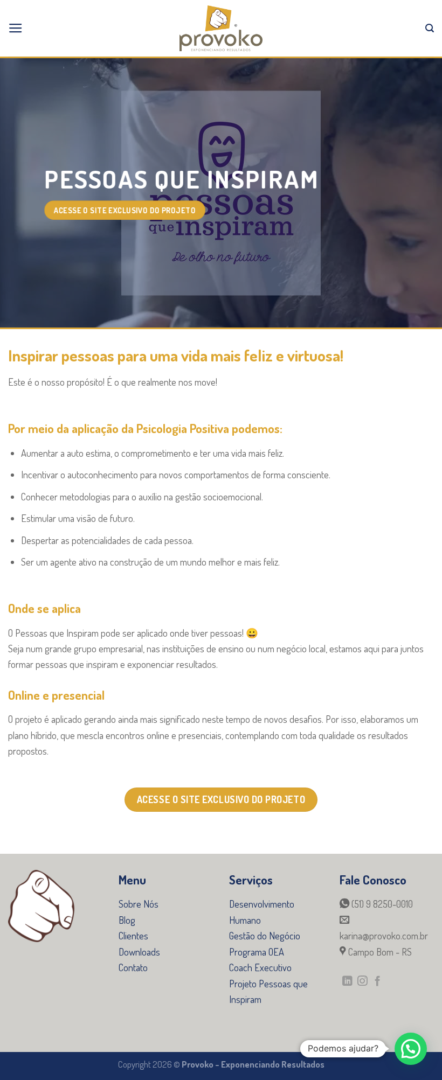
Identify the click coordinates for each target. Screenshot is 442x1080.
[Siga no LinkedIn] (347, 981)
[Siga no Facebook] (377, 981)
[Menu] (15, 28)
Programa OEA (256, 951)
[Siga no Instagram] (362, 981)
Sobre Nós (138, 903)
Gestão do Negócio (264, 935)
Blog (127, 920)
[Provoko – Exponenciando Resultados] (221, 28)
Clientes (133, 935)
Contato (133, 967)
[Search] (429, 28)
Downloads (139, 951)
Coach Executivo (260, 967)
